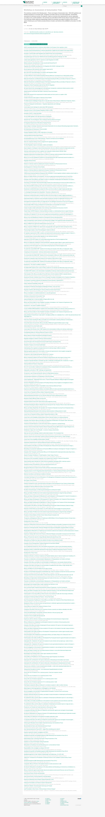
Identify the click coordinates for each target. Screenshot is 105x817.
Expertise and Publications (76, 3)
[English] (0, 0)
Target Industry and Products (57, 3)
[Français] (2, 0)
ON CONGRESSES (42, 44)
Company (45, 2)
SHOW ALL (26, 44)
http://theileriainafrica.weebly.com (37, 32)
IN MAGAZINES (33, 44)
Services (65, 2)
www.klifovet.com (49, 32)
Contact (48, 798)
